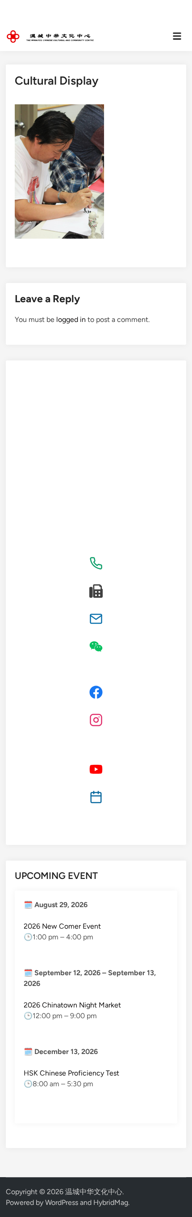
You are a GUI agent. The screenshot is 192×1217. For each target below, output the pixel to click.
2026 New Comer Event (62, 926)
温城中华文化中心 (93, 1191)
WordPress (61, 1202)
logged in (71, 319)
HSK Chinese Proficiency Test (71, 1073)
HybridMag (110, 1202)
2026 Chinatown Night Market (72, 1005)
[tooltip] (96, 563)
